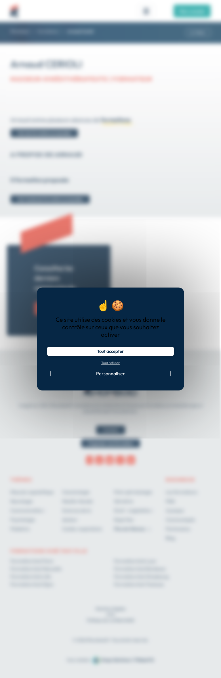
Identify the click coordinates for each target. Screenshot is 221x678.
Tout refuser (110, 363)
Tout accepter (110, 351)
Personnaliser (110, 373)
